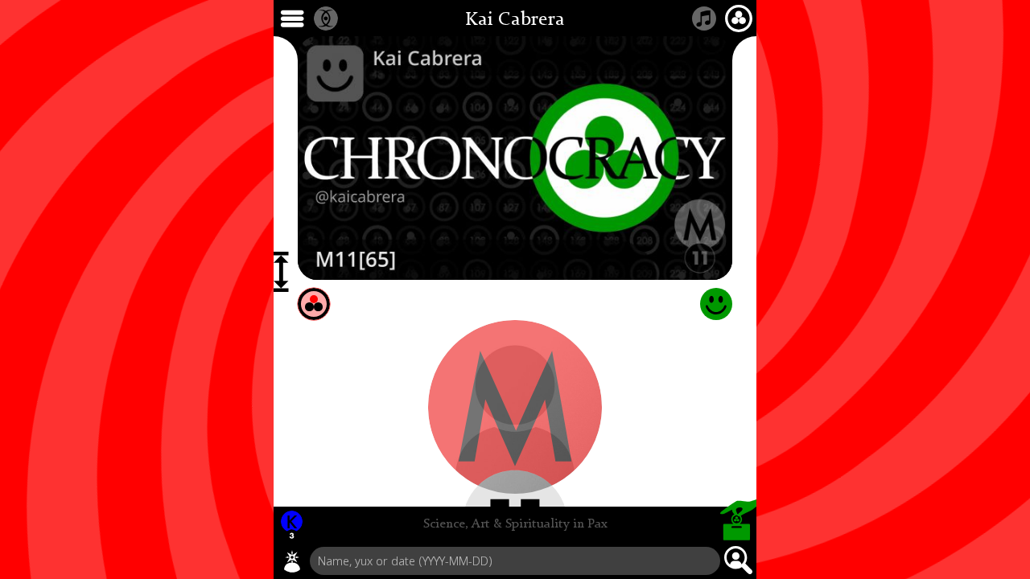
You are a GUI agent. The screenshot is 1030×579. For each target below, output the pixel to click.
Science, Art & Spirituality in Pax (515, 524)
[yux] (292, 561)
